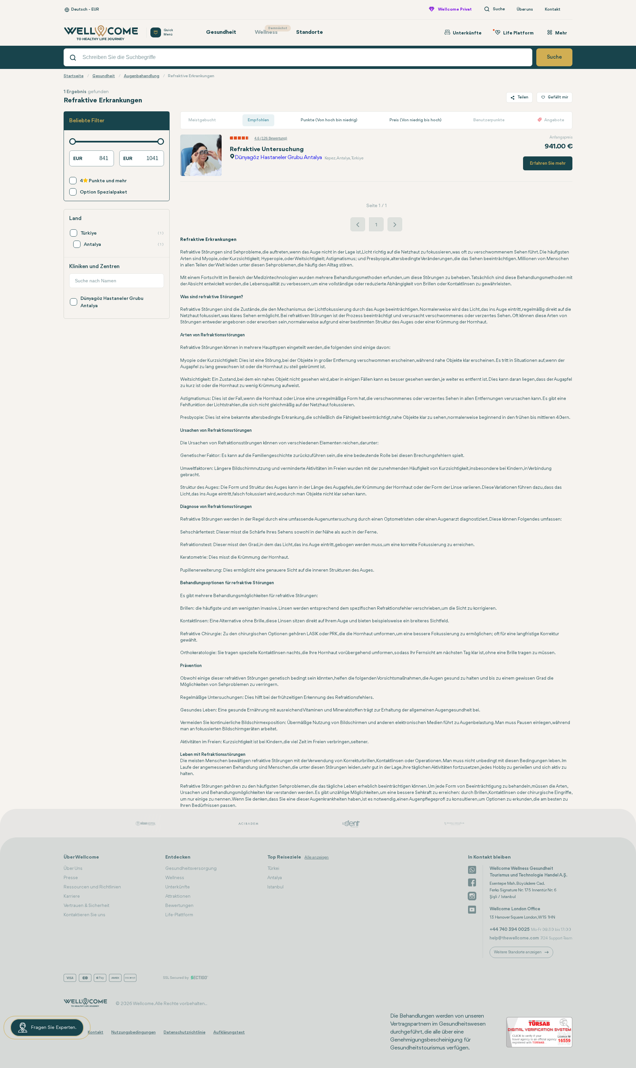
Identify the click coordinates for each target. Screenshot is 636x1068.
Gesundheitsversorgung (191, 868)
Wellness (269, 31)
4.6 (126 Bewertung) (270, 138)
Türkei (273, 868)
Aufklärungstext (229, 1032)
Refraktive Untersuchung (267, 149)
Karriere (72, 896)
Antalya (274, 877)
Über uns (525, 9)
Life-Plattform (179, 915)
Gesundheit (221, 32)
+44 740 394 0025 (510, 929)
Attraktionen (177, 896)
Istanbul (275, 887)
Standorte (309, 32)
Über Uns (73, 868)
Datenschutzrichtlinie (184, 1032)
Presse (71, 877)
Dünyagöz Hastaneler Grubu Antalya (278, 157)
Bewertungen (179, 905)
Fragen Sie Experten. (54, 1027)
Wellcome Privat (455, 9)
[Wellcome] (101, 32)
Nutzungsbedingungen (133, 1032)
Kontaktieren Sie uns (84, 915)
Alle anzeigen (316, 857)
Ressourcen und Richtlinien (92, 887)
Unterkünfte (177, 887)
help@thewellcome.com (514, 938)
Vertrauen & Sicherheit (86, 905)
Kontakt (552, 9)
